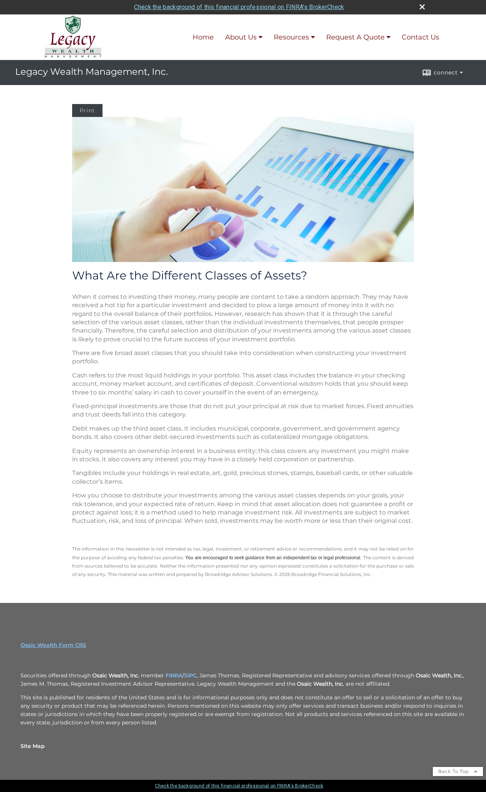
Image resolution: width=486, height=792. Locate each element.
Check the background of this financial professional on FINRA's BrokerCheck (239, 7)
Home (203, 37)
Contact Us (420, 37)
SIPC (190, 675)
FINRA (174, 675)
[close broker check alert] (422, 7)
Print (87, 110)
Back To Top (454, 771)
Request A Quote (355, 37)
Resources (291, 37)
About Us (241, 37)
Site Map (33, 746)
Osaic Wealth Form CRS (53, 645)
